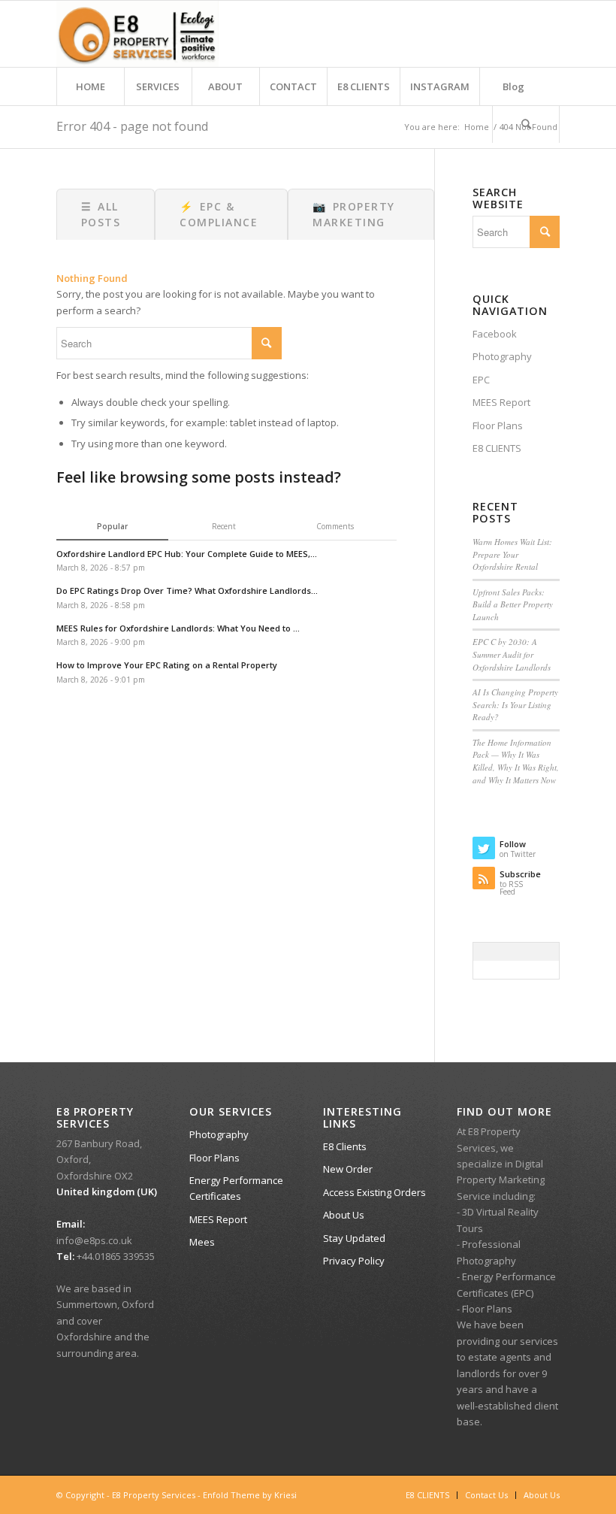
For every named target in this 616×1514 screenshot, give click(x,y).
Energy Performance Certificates (236, 1188)
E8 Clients (345, 1146)
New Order (348, 1169)
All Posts (101, 214)
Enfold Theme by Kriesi (250, 1494)
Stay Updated (354, 1238)
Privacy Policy (354, 1260)
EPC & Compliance (219, 214)
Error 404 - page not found (132, 126)
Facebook (495, 334)
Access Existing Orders (374, 1192)
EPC (481, 379)
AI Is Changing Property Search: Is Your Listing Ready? (515, 704)
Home (476, 126)
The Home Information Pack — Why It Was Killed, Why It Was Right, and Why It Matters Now (516, 761)
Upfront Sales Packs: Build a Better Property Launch (513, 604)
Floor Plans (498, 425)
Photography (502, 356)
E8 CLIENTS (497, 448)
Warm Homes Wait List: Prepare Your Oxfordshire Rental (512, 554)
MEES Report (501, 402)
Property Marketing (354, 214)
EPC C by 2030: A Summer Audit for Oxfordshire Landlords (512, 654)
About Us (343, 1215)
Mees (202, 1242)
